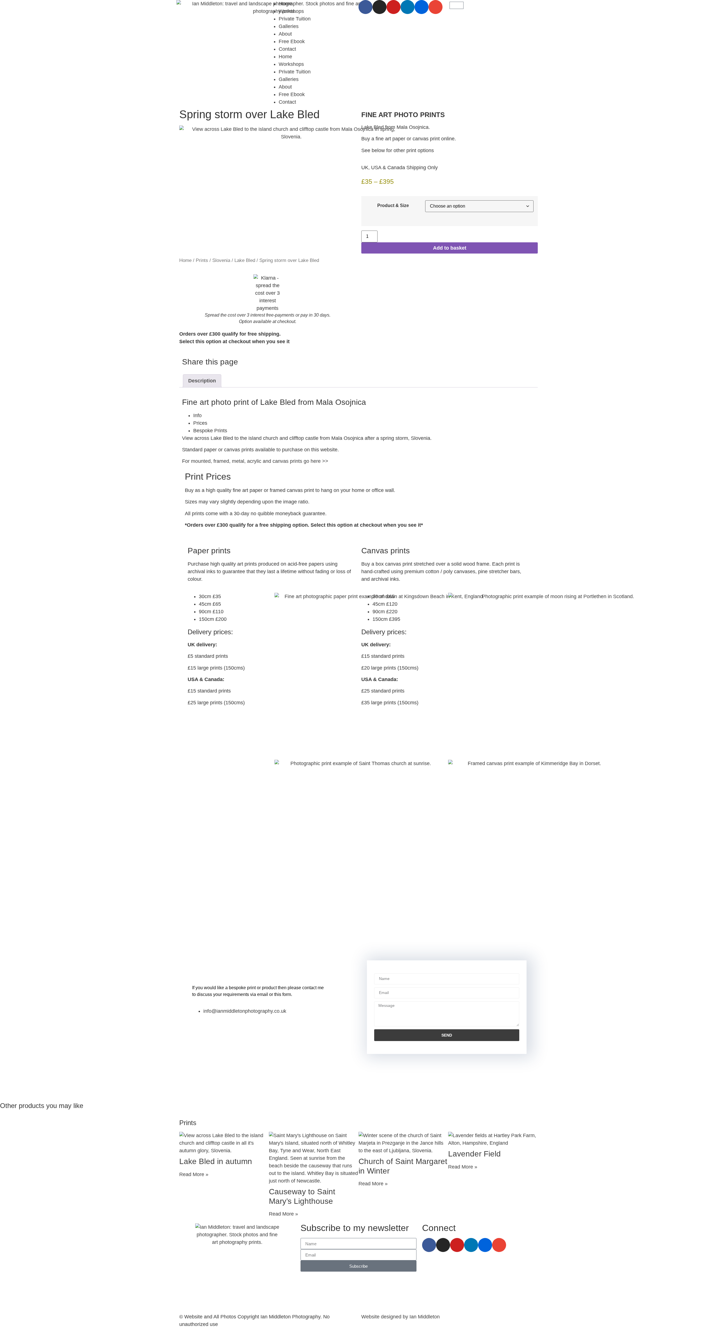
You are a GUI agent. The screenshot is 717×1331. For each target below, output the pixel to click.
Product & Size (393, 205)
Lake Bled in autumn (215, 1161)
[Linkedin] (408, 7)
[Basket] (457, 5)
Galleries (289, 26)
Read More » (193, 1174)
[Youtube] (394, 7)
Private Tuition (295, 19)
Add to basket (449, 248)
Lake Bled (244, 260)
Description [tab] (202, 381)
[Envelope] (436, 7)
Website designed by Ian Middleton (400, 1317)
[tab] (364, 415)
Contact (287, 49)
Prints (202, 260)
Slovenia (221, 260)
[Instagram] (380, 7)
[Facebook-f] (365, 7)
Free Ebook (292, 41)
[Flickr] (422, 7)
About (285, 34)
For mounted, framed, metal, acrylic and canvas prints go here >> (255, 461)
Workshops (291, 11)
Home (285, 3)
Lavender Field (474, 1153)
